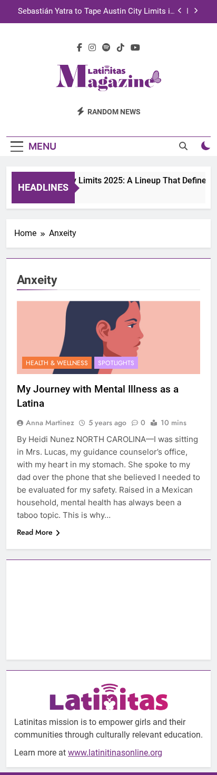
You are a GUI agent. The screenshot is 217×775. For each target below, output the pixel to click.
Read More (35, 532)
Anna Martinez (50, 422)
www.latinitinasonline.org (115, 753)
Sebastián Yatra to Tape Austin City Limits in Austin (96, 11)
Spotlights (116, 363)
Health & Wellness (57, 363)
